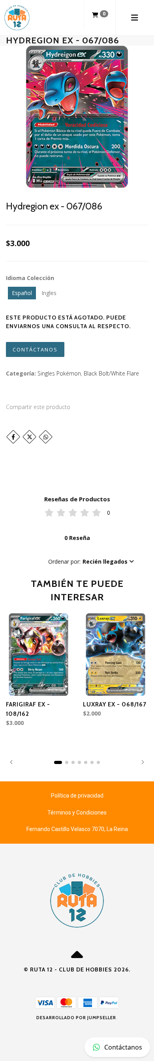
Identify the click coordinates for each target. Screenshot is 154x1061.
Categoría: (21, 373)
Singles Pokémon (59, 373)
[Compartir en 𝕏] (29, 437)
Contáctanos (35, 349)
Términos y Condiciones (77, 812)
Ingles (48, 293)
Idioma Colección (30, 278)
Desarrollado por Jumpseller (76, 1017)
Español (22, 293)
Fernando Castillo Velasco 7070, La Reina (77, 829)
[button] (91, 561)
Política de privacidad (77, 795)
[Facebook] (13, 437)
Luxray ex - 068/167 (114, 704)
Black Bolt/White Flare (111, 373)
